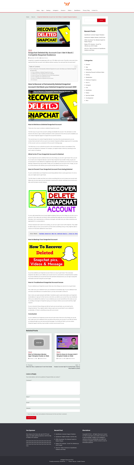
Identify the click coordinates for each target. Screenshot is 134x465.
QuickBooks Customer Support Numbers (94, 35)
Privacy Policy (86, 10)
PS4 (87, 87)
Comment (29, 380)
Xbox (87, 100)
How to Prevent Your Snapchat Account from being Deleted (45, 75)
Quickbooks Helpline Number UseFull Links (94, 37)
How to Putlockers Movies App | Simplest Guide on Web (38, 355)
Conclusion (34, 79)
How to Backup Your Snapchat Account (41, 76)
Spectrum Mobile (90, 95)
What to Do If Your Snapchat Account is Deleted (43, 73)
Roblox (69, 10)
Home (38, 10)
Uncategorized (89, 98)
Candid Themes (81, 461)
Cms (27, 440)
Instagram (55, 10)
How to (30, 50)
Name (28, 396)
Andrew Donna (44, 58)
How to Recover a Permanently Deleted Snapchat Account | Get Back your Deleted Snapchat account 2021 (53, 69)
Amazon (63, 10)
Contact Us (94, 10)
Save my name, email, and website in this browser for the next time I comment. (47, 414)
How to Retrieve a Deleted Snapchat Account (42, 72)
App (42, 10)
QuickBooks (77, 10)
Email (28, 402)
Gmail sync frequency (91, 80)
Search (101, 20)
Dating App (88, 69)
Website (28, 408)
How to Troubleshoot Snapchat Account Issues (42, 78)
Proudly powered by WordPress (57, 461)
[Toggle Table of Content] (74, 67)
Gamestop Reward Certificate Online (95, 72)
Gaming (48, 10)
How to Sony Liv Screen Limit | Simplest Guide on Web (67, 355)
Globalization (89, 77)
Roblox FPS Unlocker (32, 437)
